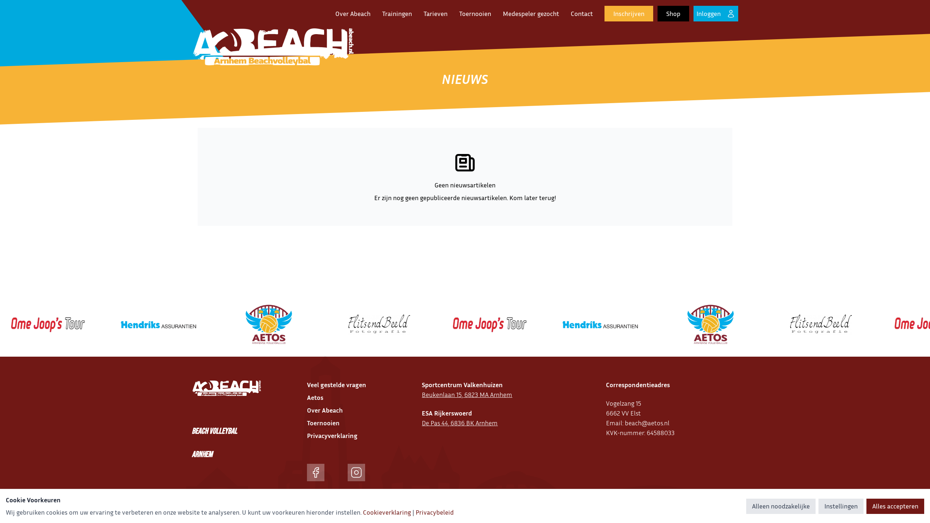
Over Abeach (353, 13)
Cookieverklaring (387, 512)
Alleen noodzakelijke (781, 506)
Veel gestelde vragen (336, 385)
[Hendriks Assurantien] (145, 325)
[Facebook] (315, 472)
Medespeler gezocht (531, 13)
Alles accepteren (895, 506)
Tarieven (436, 13)
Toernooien (475, 13)
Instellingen (841, 506)
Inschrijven (628, 13)
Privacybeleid (435, 512)
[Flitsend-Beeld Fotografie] (366, 325)
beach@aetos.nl (647, 423)
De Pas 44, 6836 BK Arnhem (460, 423)
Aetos (315, 397)
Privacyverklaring (332, 435)
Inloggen (708, 13)
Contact (582, 13)
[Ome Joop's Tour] (476, 325)
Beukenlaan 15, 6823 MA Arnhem (467, 394)
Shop (673, 13)
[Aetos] (256, 325)
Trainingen (397, 13)
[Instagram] (356, 472)
